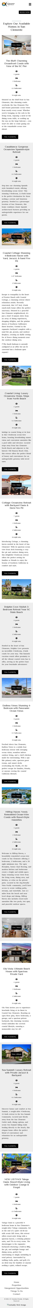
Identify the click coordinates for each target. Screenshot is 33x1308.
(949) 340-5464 (7, 14)
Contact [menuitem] (16, 1294)
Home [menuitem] (16, 1282)
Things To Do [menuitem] (16, 1291)
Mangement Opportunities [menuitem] (16, 1288)
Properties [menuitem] (16, 1285)
